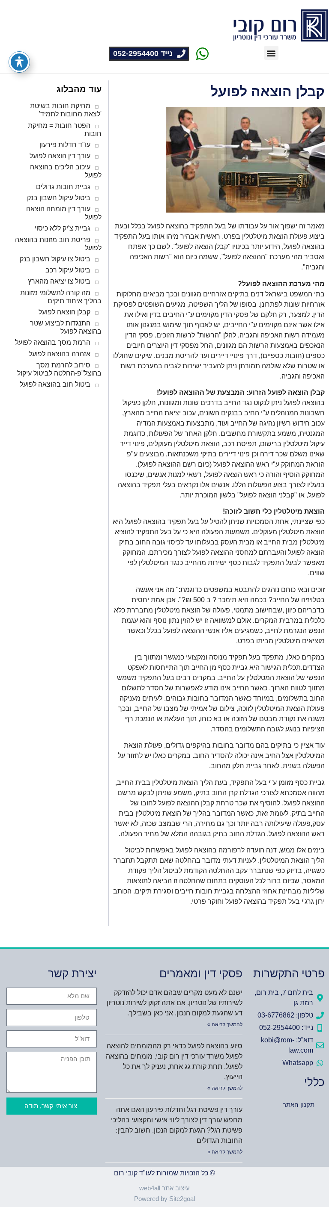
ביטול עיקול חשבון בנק (58, 197)
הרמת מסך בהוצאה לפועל (52, 342)
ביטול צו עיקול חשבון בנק (55, 259)
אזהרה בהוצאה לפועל (59, 354)
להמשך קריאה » (224, 1024)
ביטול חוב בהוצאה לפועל (55, 384)
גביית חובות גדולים (63, 186)
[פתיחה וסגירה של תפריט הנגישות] (19, 62)
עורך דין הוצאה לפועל (60, 156)
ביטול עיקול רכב (67, 270)
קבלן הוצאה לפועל (64, 312)
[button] (271, 53)
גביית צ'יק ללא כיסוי (62, 228)
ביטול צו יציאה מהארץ (59, 281)
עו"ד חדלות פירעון (64, 144)
